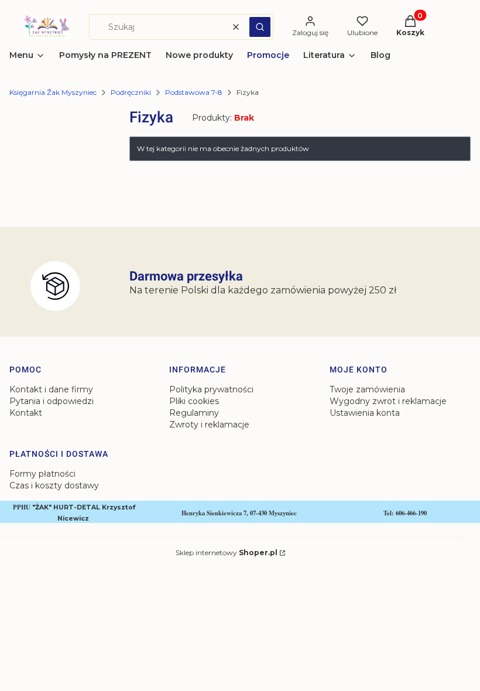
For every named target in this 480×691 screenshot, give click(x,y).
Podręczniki (131, 92)
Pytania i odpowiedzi (51, 401)
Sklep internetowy (226, 552)
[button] (259, 27)
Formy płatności (42, 473)
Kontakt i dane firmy (51, 389)
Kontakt (25, 413)
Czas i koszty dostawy (54, 485)
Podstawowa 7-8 (193, 92)
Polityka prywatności (211, 389)
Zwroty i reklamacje (209, 424)
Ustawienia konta (365, 413)
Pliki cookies (194, 401)
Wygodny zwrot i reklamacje (388, 401)
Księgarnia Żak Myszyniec (53, 92)
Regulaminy (194, 413)
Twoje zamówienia (367, 389)
